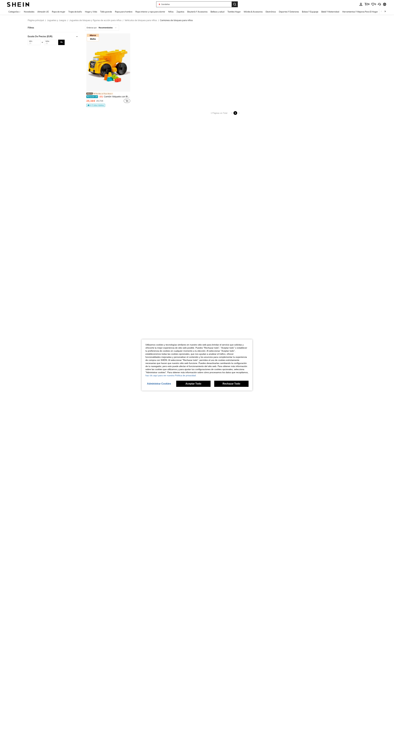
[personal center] (361, 4)
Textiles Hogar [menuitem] (234, 11)
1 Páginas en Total (219, 113)
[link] (367, 4)
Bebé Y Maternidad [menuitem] (330, 11)
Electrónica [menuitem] (271, 11)
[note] (95, 105)
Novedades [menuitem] (29, 11)
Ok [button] (61, 42)
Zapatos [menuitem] (180, 11)
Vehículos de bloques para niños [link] (141, 20)
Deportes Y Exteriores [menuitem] (289, 11)
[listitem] (108, 70)
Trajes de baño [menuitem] (75, 11)
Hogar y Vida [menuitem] (91, 11)
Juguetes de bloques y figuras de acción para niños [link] (95, 20)
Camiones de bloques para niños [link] (176, 20)
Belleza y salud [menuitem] (217, 11)
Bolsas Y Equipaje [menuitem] (310, 11)
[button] (379, 4)
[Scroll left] (381, 12)
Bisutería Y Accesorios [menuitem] (197, 11)
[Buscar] (235, 4)
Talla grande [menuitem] (106, 11)
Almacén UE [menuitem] (43, 11)
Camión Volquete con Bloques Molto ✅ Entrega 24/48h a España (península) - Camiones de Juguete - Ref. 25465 (108, 96)
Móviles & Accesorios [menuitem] (253, 11)
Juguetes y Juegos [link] (56, 20)
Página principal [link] (36, 20)
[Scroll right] (385, 12)
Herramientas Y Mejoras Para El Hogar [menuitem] (360, 11)
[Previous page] (231, 113)
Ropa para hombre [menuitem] (123, 11)
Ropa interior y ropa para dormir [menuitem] (150, 11)
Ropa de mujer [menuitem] (58, 11)
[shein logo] (18, 4)
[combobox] (102, 27)
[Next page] (239, 113)
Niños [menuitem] (170, 11)
